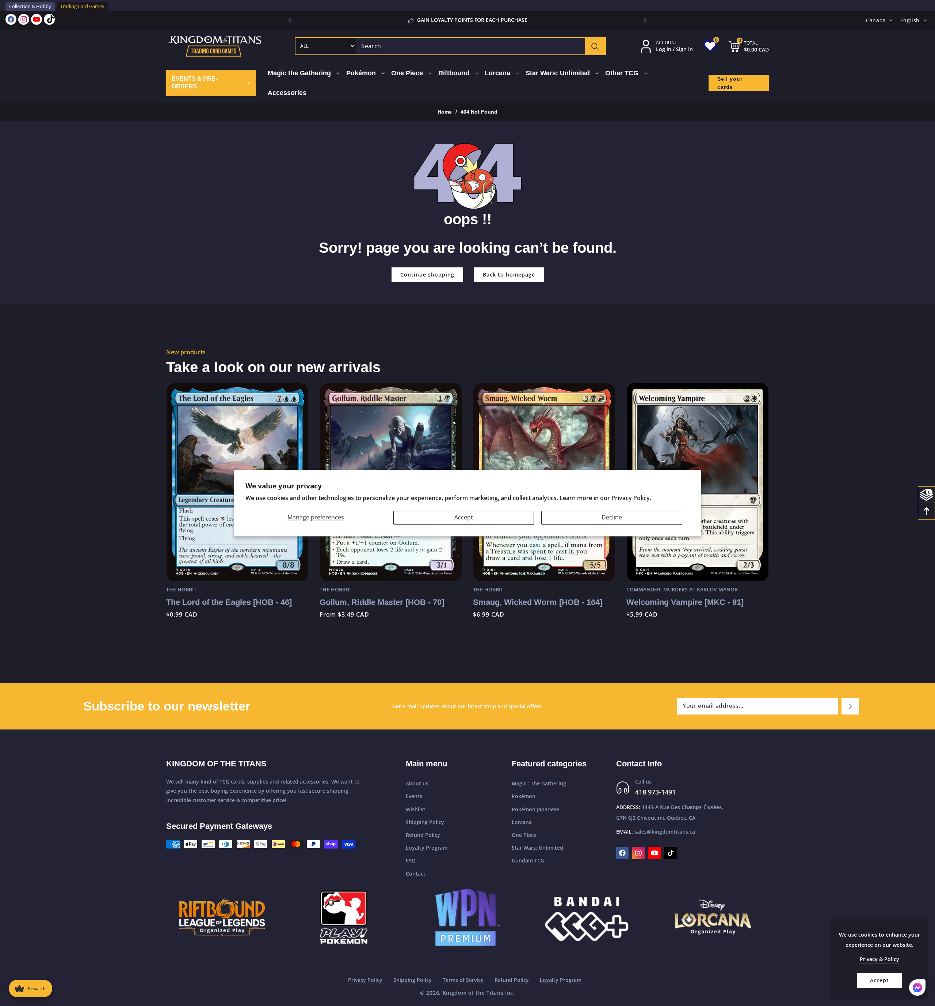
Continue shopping (427, 274)
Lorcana (522, 822)
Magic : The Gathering (539, 783)
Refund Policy (423, 834)
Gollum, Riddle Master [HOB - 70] (228, 602)
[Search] (595, 46)
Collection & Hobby (30, 6)
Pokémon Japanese (535, 809)
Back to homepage (509, 274)
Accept (463, 518)
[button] (645, 20)
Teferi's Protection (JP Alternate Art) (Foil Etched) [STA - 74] (694, 607)
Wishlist (415, 809)
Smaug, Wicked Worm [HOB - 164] (384, 602)
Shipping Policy (425, 822)
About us (417, 783)
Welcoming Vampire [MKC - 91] (531, 602)
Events (414, 796)
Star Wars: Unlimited (537, 847)
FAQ (411, 860)
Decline (612, 518)
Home (445, 112)
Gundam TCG (528, 860)
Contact (415, 873)
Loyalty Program (426, 847)
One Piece (524, 834)
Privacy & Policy (879, 959)
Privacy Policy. (631, 498)
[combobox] (480, 46)
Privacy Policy (365, 979)
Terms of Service (463, 979)
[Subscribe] (850, 706)
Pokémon (523, 796)
